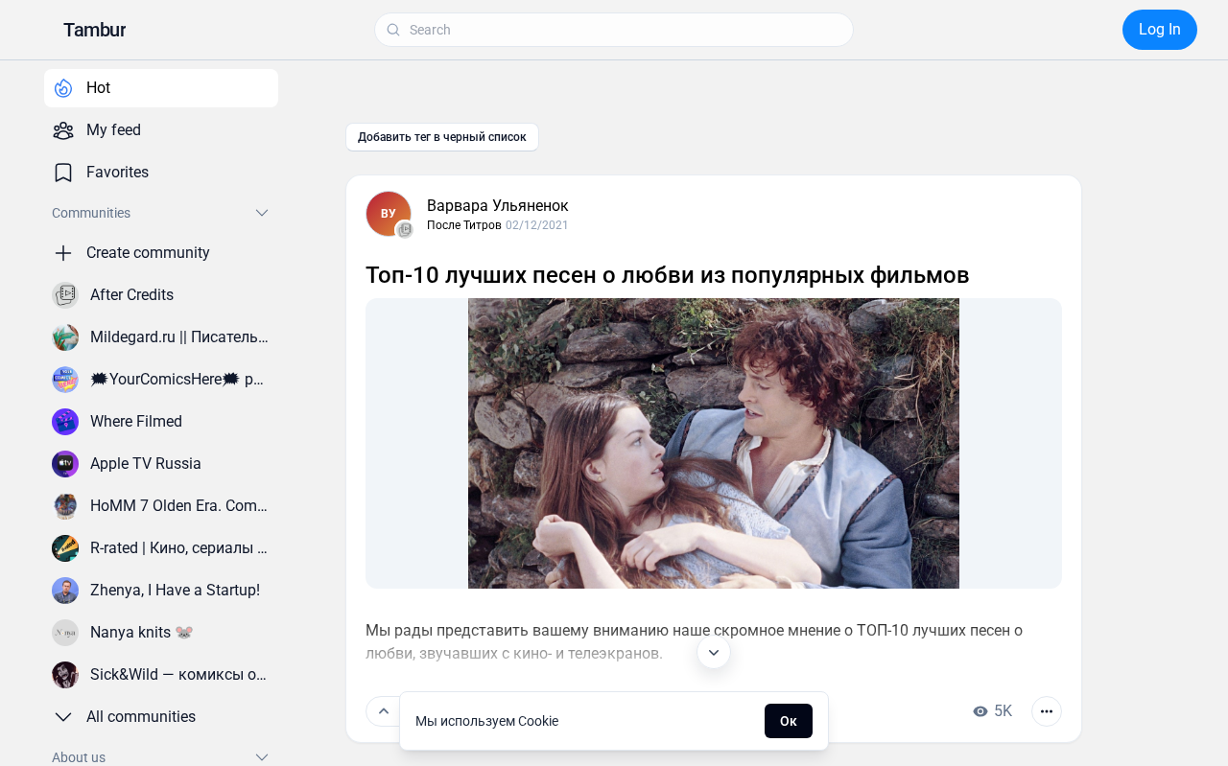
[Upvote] (383, 711)
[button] (94, 29)
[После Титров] (404, 230)
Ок (788, 721)
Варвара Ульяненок (498, 206)
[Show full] (714, 652)
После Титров (464, 225)
